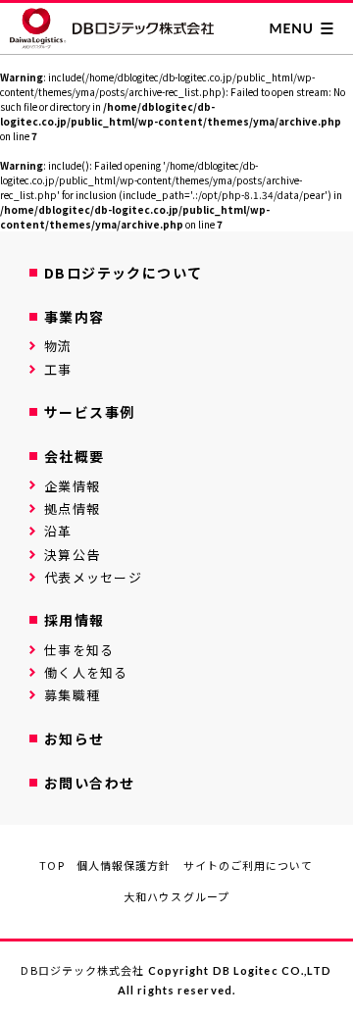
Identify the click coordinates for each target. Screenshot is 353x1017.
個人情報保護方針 (124, 865)
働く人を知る (86, 672)
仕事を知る (79, 649)
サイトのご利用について (248, 865)
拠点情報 (72, 508)
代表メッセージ (93, 577)
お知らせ (74, 738)
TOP (51, 865)
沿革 (58, 531)
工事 (58, 369)
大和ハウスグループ (176, 896)
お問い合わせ (89, 782)
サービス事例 (89, 412)
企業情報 (72, 486)
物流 (58, 345)
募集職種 (72, 695)
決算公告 (72, 554)
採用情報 (74, 620)
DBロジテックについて (123, 272)
